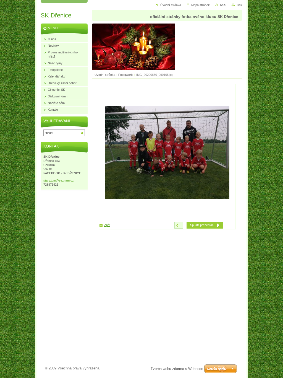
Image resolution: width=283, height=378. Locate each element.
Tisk (239, 5)
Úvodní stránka (105, 74)
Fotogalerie (125, 74)
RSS (223, 5)
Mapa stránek (200, 5)
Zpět (107, 225)
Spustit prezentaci (202, 225)
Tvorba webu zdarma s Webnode (177, 369)
